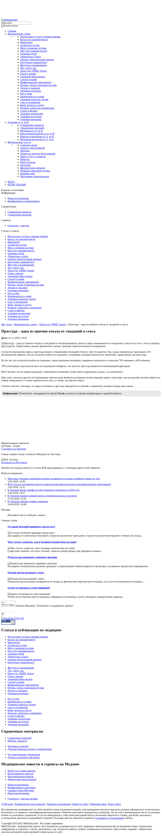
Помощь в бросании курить (35, 170)
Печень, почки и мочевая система (38, 85)
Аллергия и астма (29, 45)
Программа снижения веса (34, 176)
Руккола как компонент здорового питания (32, 557)
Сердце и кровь (28, 79)
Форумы (24, 150)
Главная (12, 31)
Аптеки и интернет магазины (24, 757)
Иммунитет (26, 42)
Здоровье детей (28, 53)
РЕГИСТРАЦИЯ (17, 184)
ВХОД (11, 181)
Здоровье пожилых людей (34, 99)
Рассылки (25, 165)
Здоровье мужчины (30, 91)
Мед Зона (6, 324)
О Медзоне (7, 804)
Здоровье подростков (31, 113)
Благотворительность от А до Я (37, 133)
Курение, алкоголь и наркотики (37, 108)
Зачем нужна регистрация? (22, 779)
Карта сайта (114, 804)
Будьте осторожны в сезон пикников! (29, 587)
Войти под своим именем (21, 770)
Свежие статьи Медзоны (21, 790)
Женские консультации (32, 168)
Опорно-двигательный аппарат (37, 59)
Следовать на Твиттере (13, 448)
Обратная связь (98, 804)
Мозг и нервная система (33, 48)
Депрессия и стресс (30, 56)
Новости (25, 159)
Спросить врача (28, 145)
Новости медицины (18, 198)
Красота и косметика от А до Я (37, 136)
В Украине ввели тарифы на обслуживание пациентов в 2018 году (44, 490)
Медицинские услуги (19, 142)
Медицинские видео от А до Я (36, 139)
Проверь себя (27, 173)
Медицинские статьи (19, 33)
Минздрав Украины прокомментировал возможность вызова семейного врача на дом (54, 478)
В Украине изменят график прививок (28, 501)
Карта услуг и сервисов (33, 156)
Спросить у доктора (18, 225)
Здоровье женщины (30, 119)
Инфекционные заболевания (35, 82)
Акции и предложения (32, 148)
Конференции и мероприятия (23, 201)
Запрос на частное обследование (37, 153)
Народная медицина (18, 793)
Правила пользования (59, 804)
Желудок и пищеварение (33, 65)
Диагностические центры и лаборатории (30, 749)
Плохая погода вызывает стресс (26, 572)
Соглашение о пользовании (109, 818)
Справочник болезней (32, 128)
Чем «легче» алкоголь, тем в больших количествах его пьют (42, 542)
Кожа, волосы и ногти (32, 105)
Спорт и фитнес (28, 110)
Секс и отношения (30, 102)
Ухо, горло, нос (28, 68)
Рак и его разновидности (33, 51)
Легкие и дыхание (30, 88)
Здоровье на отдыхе (31, 116)
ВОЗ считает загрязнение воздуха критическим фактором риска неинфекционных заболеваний (59, 484)
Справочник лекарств (32, 125)
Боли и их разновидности (34, 39)
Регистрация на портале (21, 773)
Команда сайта (80, 804)
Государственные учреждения (24, 754)
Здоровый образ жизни (32, 76)
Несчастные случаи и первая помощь (40, 36)
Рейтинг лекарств (17, 741)
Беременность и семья (32, 96)
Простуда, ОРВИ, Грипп (33, 71)
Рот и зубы (26, 93)
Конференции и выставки (22, 787)
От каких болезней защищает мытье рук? (31, 526)
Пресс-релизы (27, 162)
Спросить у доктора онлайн (23, 798)
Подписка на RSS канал (14, 462)
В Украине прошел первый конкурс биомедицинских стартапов (42, 495)
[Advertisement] (81, 8)
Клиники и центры (18, 746)
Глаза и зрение (28, 73)
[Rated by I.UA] (8, 616)
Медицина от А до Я (31, 130)
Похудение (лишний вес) (33, 62)
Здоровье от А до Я (18, 122)
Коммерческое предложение (30, 804)
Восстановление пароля (20, 776)
